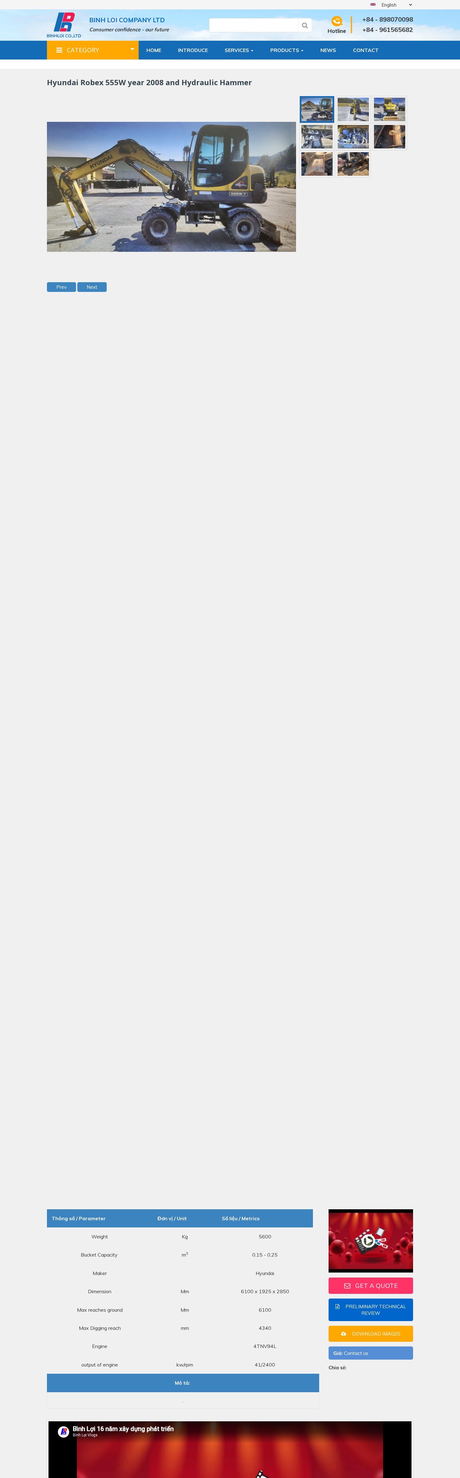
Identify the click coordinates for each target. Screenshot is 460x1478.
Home (153, 50)
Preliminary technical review (375, 1309)
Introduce (193, 50)
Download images (376, 1333)
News (328, 50)
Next (92, 287)
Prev (61, 287)
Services (237, 50)
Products (285, 50)
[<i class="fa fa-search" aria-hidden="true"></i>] (305, 25)
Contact (366, 50)
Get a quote (376, 1285)
